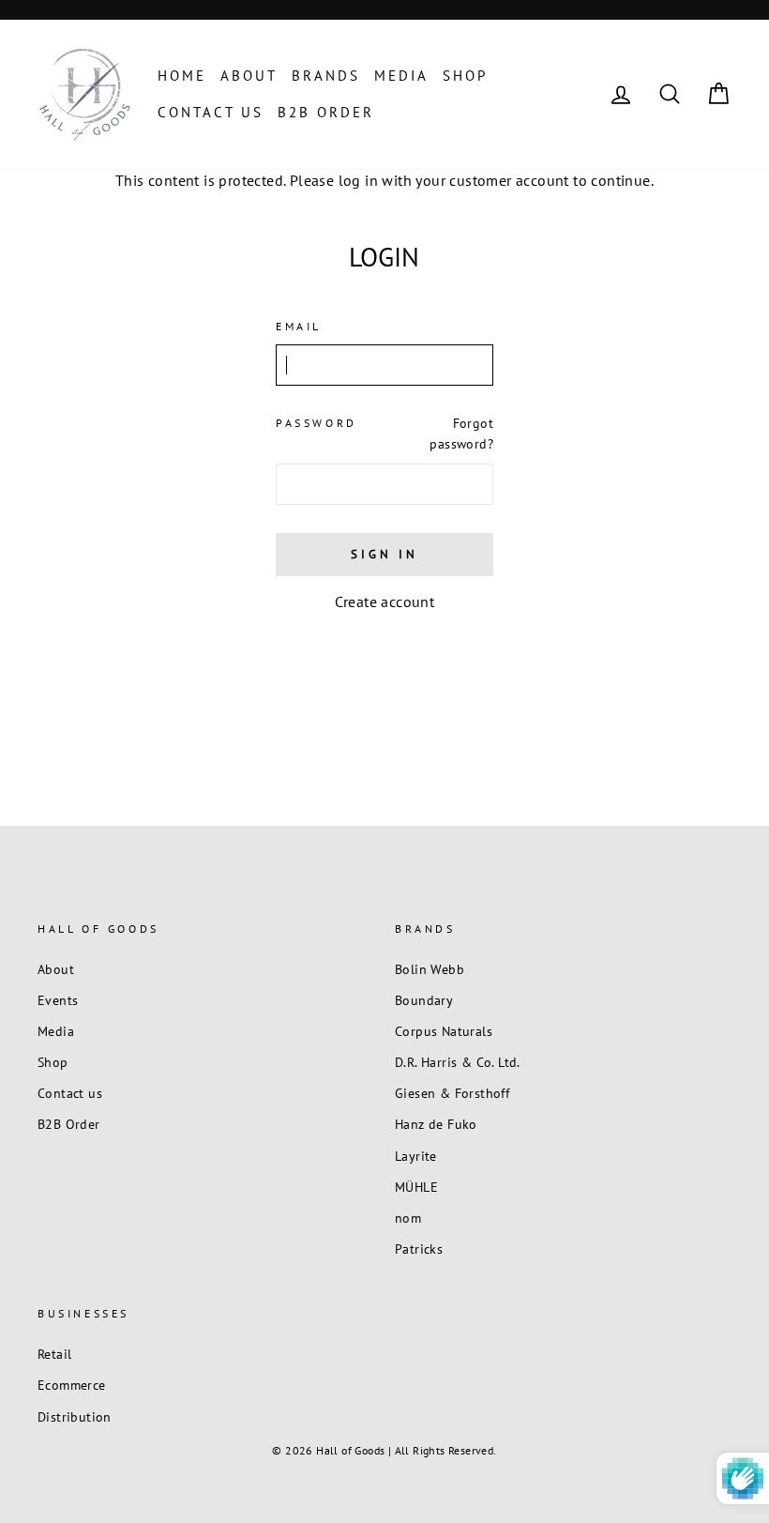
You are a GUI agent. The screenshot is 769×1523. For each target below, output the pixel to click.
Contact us (211, 112)
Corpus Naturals (443, 1031)
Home (182, 75)
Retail (54, 1354)
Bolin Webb (429, 969)
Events (58, 1000)
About (249, 75)
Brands (326, 75)
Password (316, 423)
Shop (465, 75)
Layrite (416, 1156)
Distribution (75, 1417)
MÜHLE (416, 1187)
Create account (385, 601)
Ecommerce (72, 1385)
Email (299, 326)
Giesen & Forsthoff (452, 1093)
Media (401, 75)
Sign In (384, 554)
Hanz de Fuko (436, 1124)
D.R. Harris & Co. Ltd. (457, 1062)
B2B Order (326, 112)
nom (408, 1218)
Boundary (424, 1000)
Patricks (419, 1249)
